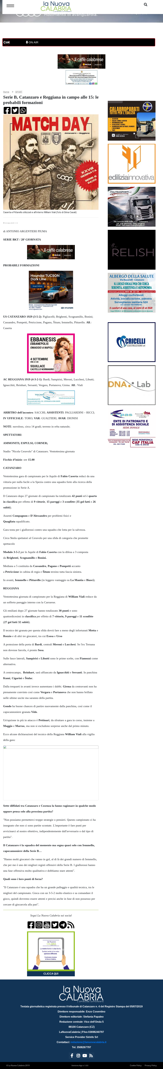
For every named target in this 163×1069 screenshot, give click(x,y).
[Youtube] (85, 1056)
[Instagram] (78, 1056)
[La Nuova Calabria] (56, 6)
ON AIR (33, 42)
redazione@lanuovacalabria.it (88, 1042)
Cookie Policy (136, 1065)
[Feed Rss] (91, 1056)
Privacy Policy (151, 1065)
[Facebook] (72, 1056)
